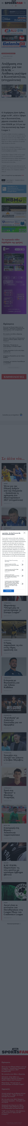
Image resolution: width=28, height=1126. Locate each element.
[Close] (24, 533)
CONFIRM (9, 590)
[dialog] (14, 563)
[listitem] (14, 561)
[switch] (22, 564)
